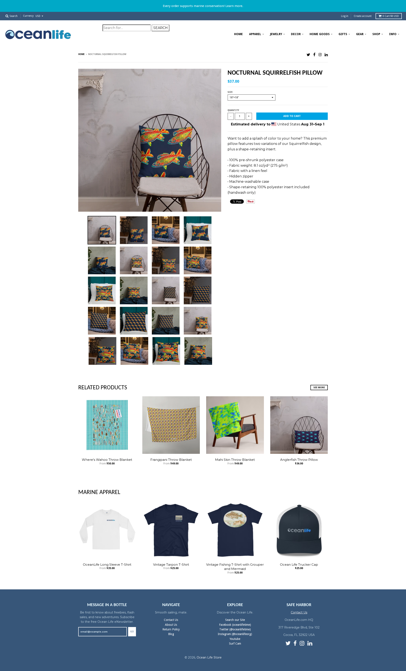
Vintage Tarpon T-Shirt (171, 565)
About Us (171, 624)
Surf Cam (235, 643)
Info (392, 34)
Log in (344, 16)
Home (238, 34)
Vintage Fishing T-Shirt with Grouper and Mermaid (235, 567)
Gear (359, 34)
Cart (391, 16)
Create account (363, 16)
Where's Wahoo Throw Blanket (107, 460)
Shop (376, 34)
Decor (296, 34)
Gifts (343, 34)
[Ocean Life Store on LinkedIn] (326, 55)
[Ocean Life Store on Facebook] (314, 55)
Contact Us (171, 620)
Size (230, 92)
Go (132, 631)
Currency (28, 16)
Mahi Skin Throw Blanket (235, 460)
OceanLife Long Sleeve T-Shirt (107, 565)
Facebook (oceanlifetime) (235, 624)
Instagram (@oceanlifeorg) (235, 634)
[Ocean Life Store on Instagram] (320, 55)
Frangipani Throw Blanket (171, 460)
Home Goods (320, 34)
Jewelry (276, 34)
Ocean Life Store (209, 657)
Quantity (233, 110)
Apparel (255, 34)
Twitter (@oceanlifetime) (235, 629)
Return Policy (171, 629)
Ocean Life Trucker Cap (299, 565)
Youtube (235, 639)
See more (319, 387)
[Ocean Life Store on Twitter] (308, 55)
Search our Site (235, 620)
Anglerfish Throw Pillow (299, 460)
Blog (171, 634)
